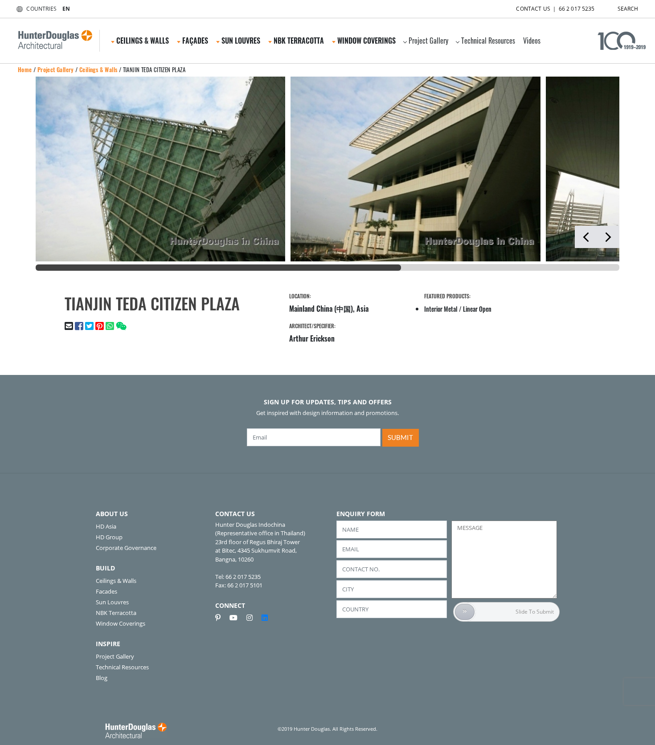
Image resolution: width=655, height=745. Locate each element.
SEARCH (628, 8)
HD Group (109, 537)
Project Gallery (428, 40)
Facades (106, 591)
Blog (101, 678)
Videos (531, 40)
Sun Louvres (112, 602)
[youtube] (237, 618)
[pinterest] (221, 618)
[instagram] (253, 618)
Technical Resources (488, 40)
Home (25, 69)
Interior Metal (441, 308)
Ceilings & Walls (98, 69)
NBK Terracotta (116, 613)
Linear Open (477, 308)
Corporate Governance (126, 548)
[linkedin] (265, 618)
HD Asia (106, 526)
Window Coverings (120, 623)
